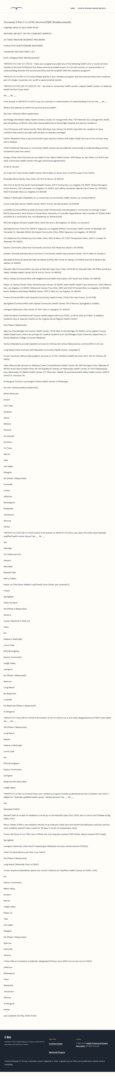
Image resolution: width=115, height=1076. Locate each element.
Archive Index (55, 1043)
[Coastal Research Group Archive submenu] (106, 8)
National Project (57, 1052)
